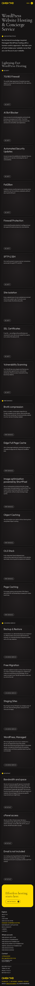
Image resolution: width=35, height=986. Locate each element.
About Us (4, 914)
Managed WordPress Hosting (11, 922)
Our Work (5, 918)
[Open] (31, 3)
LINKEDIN (20, 981)
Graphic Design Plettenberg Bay (12, 945)
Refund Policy (6, 972)
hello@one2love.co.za (9, 958)
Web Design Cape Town (9, 937)
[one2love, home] (8, 3)
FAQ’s (3, 916)
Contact (4, 931)
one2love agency (11, 983)
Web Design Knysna (8, 947)
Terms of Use (6, 968)
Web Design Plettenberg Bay (10, 941)
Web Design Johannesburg (10, 939)
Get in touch (11, 901)
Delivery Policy (6, 966)
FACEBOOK (5, 981)
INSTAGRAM (14, 981)
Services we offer (7, 920)
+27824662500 (6, 956)
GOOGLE (26, 981)
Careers (4, 929)
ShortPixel (25, 488)
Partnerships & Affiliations (10, 925)
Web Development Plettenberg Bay (13, 943)
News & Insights (6, 927)
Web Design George (8, 950)
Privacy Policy (6, 970)
